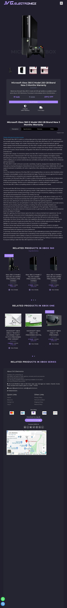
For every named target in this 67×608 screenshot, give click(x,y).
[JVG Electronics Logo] (27, 5)
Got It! (33, 317)
